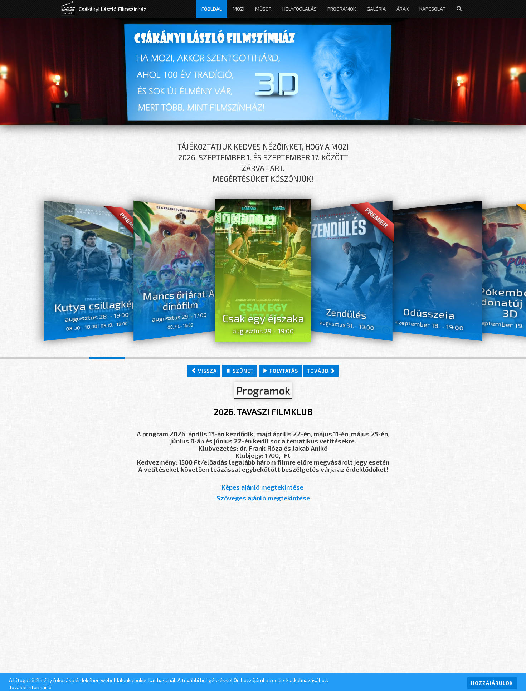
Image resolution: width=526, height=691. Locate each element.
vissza (206, 371)
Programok (341, 9)
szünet (242, 371)
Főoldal (211, 9)
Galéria (376, 9)
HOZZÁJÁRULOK (492, 683)
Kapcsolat (432, 9)
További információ (30, 687)
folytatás (283, 371)
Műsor (263, 9)
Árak (402, 9)
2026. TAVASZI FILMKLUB (263, 411)
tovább (318, 371)
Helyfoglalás (299, 9)
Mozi (238, 9)
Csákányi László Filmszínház (112, 9)
